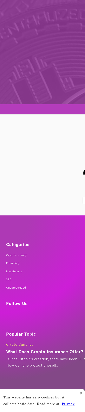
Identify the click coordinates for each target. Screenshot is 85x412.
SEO (9, 279)
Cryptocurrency (16, 255)
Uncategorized (16, 287)
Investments (14, 271)
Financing (13, 263)
